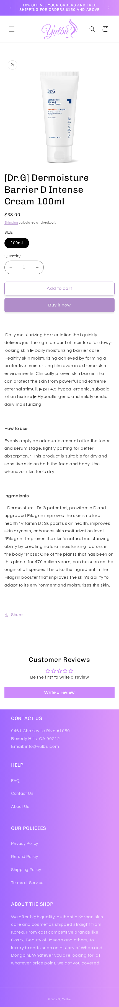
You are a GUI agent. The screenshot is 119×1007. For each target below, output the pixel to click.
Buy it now (59, 305)
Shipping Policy (26, 870)
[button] (11, 29)
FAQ (15, 781)
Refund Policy (24, 857)
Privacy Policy (24, 844)
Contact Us (22, 793)
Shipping (11, 222)
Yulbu (66, 999)
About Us (20, 807)
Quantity (12, 256)
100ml (17, 243)
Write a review (59, 692)
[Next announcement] (108, 7)
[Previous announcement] (10, 7)
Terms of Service (27, 883)
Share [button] (17, 615)
